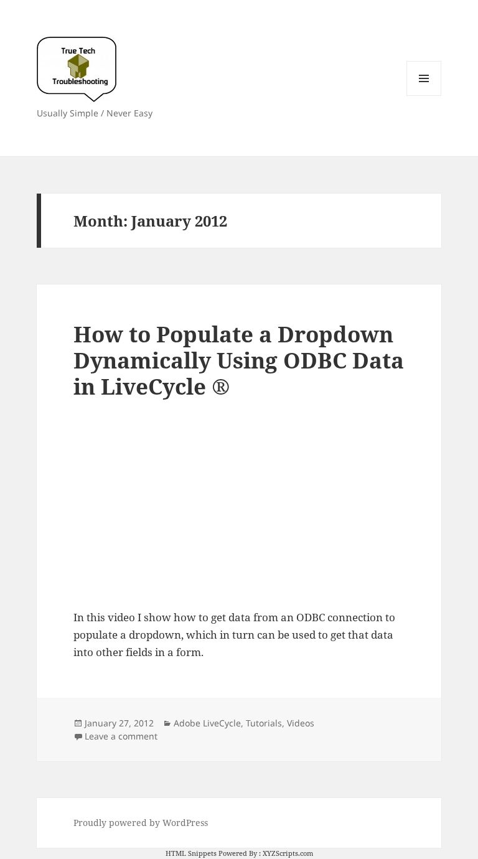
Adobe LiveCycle (207, 723)
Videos (300, 723)
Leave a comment (121, 736)
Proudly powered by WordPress (140, 822)
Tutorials (264, 723)
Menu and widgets (424, 95)
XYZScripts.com (288, 853)
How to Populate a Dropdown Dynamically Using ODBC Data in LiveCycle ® (238, 360)
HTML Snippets (191, 853)
